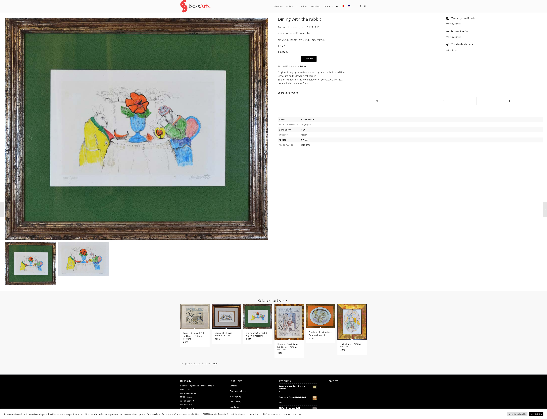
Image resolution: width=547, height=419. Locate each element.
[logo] (195, 6)
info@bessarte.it (187, 401)
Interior (304, 135)
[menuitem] (278, 6)
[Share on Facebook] (311, 101)
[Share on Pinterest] (443, 101)
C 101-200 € (305, 145)
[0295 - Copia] (83, 263)
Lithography (305, 124)
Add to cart (308, 58)
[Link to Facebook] (360, 6)
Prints (303, 66)
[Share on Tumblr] (510, 101)
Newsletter (234, 407)
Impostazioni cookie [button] (517, 414)
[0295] (136, 129)
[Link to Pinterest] (365, 6)
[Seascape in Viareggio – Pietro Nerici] (2, 209)
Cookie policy (235, 401)
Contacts (233, 385)
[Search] (337, 6)
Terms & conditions (238, 391)
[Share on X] (377, 101)
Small (303, 130)
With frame (305, 140)
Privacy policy (235, 396)
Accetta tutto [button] (536, 414)
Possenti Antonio (307, 119)
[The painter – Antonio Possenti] (545, 209)
